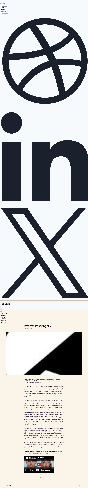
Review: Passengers (37, 326)
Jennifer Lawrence (53, 477)
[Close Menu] (1, 311)
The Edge (8, 485)
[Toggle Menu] (1, 308)
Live (3, 9)
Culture (4, 6)
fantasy (38, 477)
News (4, 11)
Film (3, 7)
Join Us (4, 14)
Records (5, 13)
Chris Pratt (34, 477)
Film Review (46, 477)
